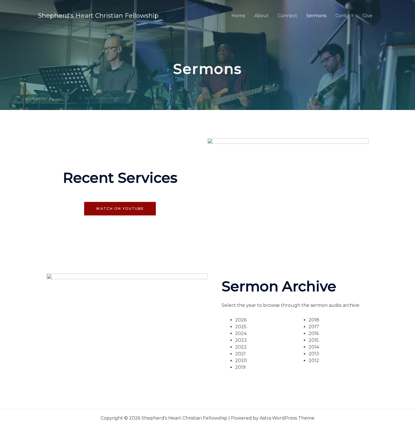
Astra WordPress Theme (287, 418)
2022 (241, 347)
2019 (240, 367)
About (261, 15)
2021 (240, 353)
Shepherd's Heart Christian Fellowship (98, 15)
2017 (314, 326)
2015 (314, 340)
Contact (344, 15)
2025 (240, 326)
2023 (241, 340)
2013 (314, 353)
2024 (241, 333)
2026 (240, 320)
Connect (287, 15)
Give (367, 15)
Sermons (316, 15)
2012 (314, 360)
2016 (314, 333)
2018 (314, 320)
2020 (241, 360)
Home (238, 15)
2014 (314, 347)
